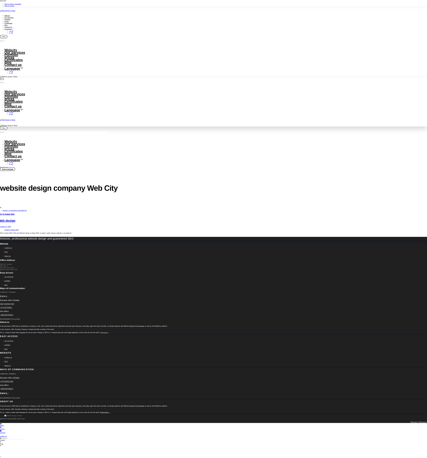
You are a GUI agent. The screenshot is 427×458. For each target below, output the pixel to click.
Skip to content (9, 6)
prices (6, 21)
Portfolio (7, 19)
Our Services (9, 17)
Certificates (8, 23)
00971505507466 (7, 304)
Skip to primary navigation (12, 4)
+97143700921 (6, 308)
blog (5, 25)
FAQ (6, 252)
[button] (3, 36)
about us (7, 256)
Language (8, 29)
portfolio (7, 281)
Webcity (7, 16)
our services (8, 277)
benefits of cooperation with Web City (15, 210)
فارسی (11, 31)
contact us (8, 248)
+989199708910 (6, 315)
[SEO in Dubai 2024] (213, 230)
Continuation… (104, 332)
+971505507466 (6, 381)
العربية (11, 32)
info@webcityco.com (10, 319)
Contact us (8, 27)
